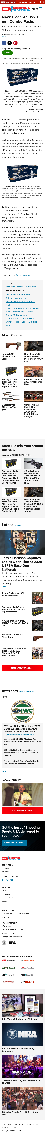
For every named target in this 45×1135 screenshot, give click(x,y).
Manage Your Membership (12, 936)
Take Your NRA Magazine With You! (20, 1019)
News (4, 36)
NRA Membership (9, 926)
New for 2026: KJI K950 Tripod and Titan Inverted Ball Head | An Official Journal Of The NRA (22, 742)
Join (19, 2)
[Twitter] (44, 2)
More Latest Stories (27, 668)
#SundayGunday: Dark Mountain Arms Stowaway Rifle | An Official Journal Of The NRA (32, 477)
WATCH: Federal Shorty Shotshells (22, 308)
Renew (25, 2)
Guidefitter (12, 735)
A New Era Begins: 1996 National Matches (13, 594)
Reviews (5, 901)
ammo (34, 286)
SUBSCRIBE (14, 842)
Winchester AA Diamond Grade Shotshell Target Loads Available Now (21, 322)
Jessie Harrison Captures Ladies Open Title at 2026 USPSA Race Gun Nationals (22, 563)
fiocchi (9, 286)
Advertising (6, 871)
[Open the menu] (40, 9)
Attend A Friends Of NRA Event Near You (20, 1113)
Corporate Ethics (32, 1124)
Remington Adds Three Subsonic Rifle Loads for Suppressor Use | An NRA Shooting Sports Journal (10, 477)
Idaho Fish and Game (26, 735)
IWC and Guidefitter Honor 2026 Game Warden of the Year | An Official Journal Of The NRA (22, 728)
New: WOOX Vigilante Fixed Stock (12, 636)
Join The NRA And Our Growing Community (18, 1050)
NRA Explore (7, 917)
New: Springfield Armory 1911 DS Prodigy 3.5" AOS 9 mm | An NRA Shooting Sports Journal (33, 505)
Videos (4, 905)
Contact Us (6, 868)
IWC (5, 735)
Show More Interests (26, 810)
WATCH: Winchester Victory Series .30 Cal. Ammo (19, 313)
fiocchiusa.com (23, 275)
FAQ (14, 1127)
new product (17, 286)
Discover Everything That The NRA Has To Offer (22, 1081)
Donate (32, 2)
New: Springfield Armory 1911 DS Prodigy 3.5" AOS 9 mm (15, 623)
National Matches (11, 780)
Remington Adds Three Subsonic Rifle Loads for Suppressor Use (13, 609)
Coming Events (8, 894)
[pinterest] (15, 41)
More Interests (26, 692)
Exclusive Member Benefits (12, 929)
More (17, 525)
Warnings (5, 1127)
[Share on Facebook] (4, 41)
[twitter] (9, 41)
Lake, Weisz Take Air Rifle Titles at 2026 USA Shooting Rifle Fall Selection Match (14, 652)
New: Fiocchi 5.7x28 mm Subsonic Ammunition (18, 296)
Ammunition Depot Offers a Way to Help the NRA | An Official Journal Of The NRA (21, 762)
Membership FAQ (8, 933)
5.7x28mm (27, 286)
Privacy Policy (6, 1124)
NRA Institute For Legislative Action (15, 913)
